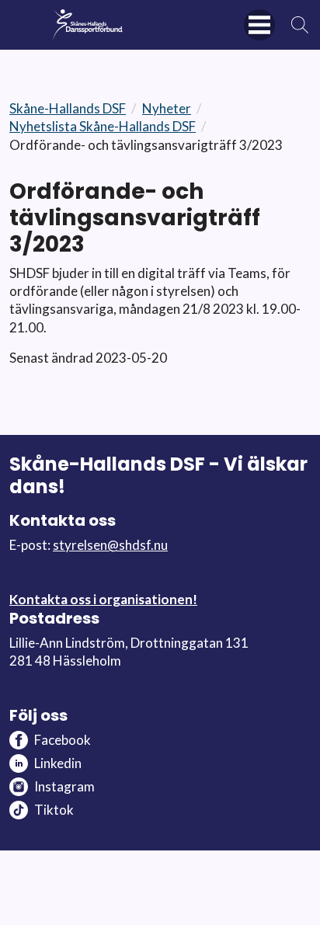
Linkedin (58, 763)
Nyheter (166, 108)
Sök (300, 25)
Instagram (64, 786)
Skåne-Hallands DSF (67, 108)
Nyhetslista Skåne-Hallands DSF (102, 126)
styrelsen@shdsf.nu (110, 545)
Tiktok (54, 810)
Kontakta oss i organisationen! (103, 599)
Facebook (62, 740)
